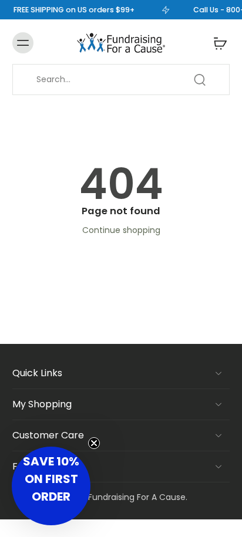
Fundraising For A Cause (137, 497)
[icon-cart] (217, 43)
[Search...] (199, 80)
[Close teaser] (94, 443)
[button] (51, 486)
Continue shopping (121, 230)
